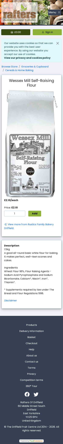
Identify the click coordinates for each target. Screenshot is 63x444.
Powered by (31, 441)
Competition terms (31, 380)
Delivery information (31, 331)
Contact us (31, 361)
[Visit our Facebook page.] (27, 394)
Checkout (31, 343)
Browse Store (10, 66)
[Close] (57, 43)
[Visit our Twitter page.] (36, 394)
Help (31, 349)
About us (31, 355)
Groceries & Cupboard (34, 66)
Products (31, 325)
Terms (31, 368)
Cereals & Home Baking (19, 70)
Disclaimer (10, 300)
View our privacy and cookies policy (27, 58)
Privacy (31, 374)
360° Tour (31, 386)
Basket (31, 337)
